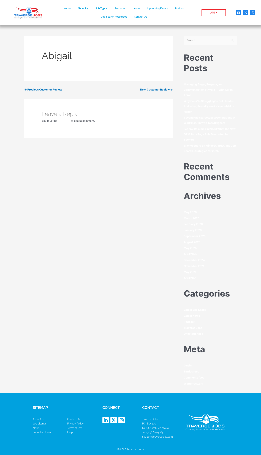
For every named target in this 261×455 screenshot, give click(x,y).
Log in (188, 365)
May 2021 (190, 272)
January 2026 (193, 230)
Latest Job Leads (195, 309)
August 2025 (192, 242)
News (137, 8)
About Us (83, 8)
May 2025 (190, 248)
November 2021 (194, 266)
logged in (64, 120)
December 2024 (194, 260)
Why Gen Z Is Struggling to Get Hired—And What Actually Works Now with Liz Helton (209, 106)
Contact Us (140, 16)
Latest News (192, 315)
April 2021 (190, 278)
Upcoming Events (157, 8)
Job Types (101, 8)
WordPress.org (193, 383)
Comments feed (194, 377)
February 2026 (193, 224)
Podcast (180, 8)
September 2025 (195, 236)
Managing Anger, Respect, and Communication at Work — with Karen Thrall (208, 90)
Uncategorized (193, 333)
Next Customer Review (156, 89)
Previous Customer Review (43, 89)
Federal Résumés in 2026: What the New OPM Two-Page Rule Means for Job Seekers (210, 134)
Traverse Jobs (193, 328)
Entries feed (191, 371)
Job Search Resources (114, 16)
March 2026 (191, 218)
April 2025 (190, 254)
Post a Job (120, 8)
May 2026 (190, 212)
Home (67, 8)
